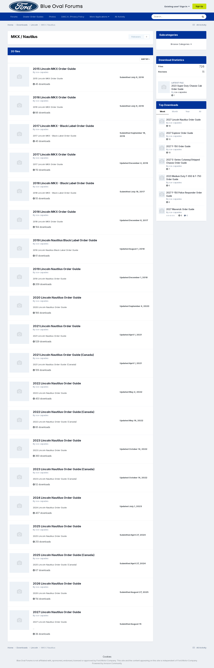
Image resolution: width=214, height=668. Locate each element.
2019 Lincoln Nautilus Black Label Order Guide (65, 240)
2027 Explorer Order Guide (179, 133)
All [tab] (200, 111)
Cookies (107, 656)
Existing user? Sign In (176, 6)
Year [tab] (187, 111)
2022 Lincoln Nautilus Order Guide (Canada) (63, 412)
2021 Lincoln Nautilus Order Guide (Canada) (63, 354)
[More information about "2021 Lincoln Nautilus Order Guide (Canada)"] (19, 363)
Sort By (145, 59)
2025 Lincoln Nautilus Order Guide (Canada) (63, 555)
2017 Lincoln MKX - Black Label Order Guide (63, 126)
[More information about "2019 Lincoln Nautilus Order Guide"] (19, 277)
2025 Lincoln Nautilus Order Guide (57, 526)
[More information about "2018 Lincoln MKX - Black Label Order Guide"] (19, 191)
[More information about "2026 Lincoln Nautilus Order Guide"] (19, 591)
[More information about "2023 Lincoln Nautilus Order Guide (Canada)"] (19, 477)
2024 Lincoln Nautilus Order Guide (57, 497)
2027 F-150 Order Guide (178, 146)
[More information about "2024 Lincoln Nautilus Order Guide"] (19, 506)
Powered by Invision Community (107, 663)
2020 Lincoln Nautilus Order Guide (57, 297)
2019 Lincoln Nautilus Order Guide (57, 269)
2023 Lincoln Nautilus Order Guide (57, 440)
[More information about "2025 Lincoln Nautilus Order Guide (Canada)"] (19, 563)
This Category (188, 16)
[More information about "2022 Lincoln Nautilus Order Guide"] (19, 391)
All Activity (120, 16)
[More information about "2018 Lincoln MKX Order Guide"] (19, 220)
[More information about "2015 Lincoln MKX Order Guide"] (19, 77)
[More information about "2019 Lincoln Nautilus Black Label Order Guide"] (19, 248)
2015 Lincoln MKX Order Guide (54, 68)
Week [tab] (162, 111)
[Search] (202, 16)
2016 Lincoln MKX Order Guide (54, 97)
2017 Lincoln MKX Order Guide (54, 154)
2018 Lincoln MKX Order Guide (54, 211)
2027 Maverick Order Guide (180, 209)
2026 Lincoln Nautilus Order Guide (57, 583)
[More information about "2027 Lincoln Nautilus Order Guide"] (19, 620)
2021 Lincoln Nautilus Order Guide (56, 326)
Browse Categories (181, 44)
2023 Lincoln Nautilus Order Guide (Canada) (63, 469)
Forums (14, 16)
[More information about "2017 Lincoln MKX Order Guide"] (19, 162)
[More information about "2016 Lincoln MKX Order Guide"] (19, 105)
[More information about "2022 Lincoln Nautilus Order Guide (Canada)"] (19, 420)
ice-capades (42, 72)
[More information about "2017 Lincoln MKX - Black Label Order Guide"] (19, 134)
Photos (52, 16)
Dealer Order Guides (33, 16)
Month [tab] (175, 111)
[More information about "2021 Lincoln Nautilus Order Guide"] (19, 334)
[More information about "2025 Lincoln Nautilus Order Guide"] (19, 534)
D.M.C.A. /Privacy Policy (72, 16)
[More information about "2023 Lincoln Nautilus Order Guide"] (19, 448)
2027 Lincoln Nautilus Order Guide (57, 612)
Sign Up (199, 6)
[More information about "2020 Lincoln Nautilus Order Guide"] (19, 305)
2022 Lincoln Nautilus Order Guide (57, 383)
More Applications (99, 16)
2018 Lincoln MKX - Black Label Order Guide (63, 183)
